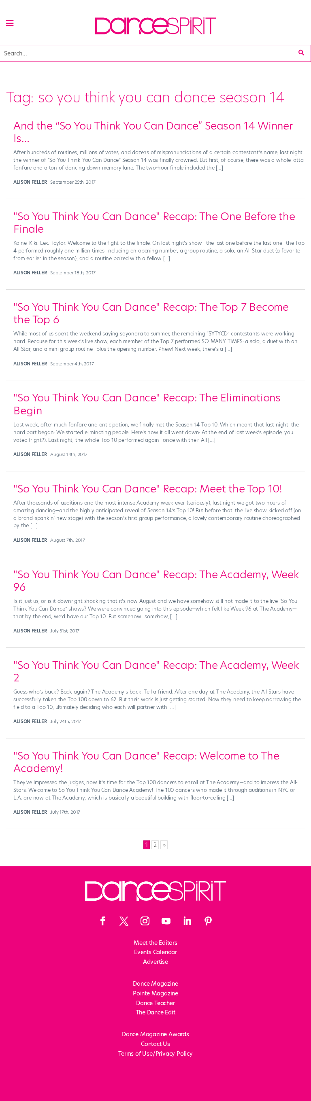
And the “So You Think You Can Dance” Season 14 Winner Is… (152, 132)
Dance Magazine (155, 984)
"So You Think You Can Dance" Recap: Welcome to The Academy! (146, 762)
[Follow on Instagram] (145, 921)
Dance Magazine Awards (155, 1034)
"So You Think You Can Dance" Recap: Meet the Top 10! (147, 489)
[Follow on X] (124, 921)
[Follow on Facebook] (103, 921)
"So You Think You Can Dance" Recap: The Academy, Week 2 (156, 671)
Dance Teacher (155, 1003)
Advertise (155, 962)
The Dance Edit (155, 1012)
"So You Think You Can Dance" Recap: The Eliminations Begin (147, 404)
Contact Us (155, 1044)
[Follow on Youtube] (166, 921)
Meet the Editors (155, 943)
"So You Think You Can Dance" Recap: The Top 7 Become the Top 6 (151, 313)
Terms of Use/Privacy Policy (155, 1054)
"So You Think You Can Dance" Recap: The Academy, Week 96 (156, 580)
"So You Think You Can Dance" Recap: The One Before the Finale (154, 222)
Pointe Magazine (155, 993)
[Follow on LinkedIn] (187, 921)
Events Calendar (155, 952)
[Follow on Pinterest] (208, 921)
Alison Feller (30, 182)
